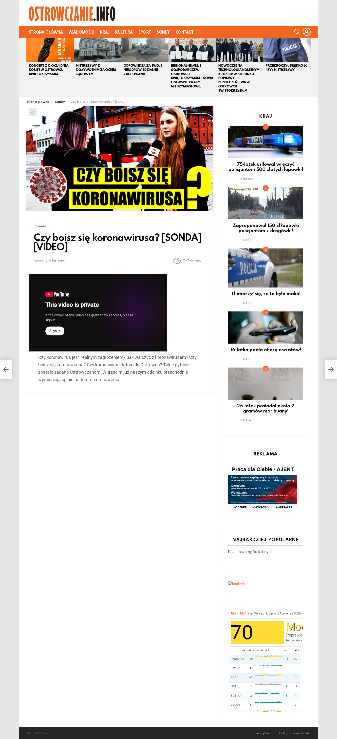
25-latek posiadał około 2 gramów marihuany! (266, 408)
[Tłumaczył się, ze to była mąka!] (265, 267)
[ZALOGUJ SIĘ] (307, 32)
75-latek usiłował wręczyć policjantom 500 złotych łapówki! (265, 166)
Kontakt (184, 32)
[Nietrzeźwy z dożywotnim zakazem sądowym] (97, 50)
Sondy (163, 32)
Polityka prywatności (295, 733)
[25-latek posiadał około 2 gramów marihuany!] (265, 384)
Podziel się (33, 112)
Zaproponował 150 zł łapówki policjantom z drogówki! (266, 227)
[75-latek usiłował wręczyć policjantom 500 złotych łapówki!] (265, 142)
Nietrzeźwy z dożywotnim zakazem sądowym (96, 69)
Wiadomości (81, 32)
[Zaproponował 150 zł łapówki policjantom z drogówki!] (265, 203)
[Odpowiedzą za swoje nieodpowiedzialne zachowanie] (144, 50)
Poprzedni (28, 67)
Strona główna (46, 32)
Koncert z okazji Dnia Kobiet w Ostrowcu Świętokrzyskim (48, 69)
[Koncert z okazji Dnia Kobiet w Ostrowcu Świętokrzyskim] (50, 50)
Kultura (124, 32)
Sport (144, 32)
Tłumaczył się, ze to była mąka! (265, 293)
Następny (308, 67)
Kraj (105, 32)
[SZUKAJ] (297, 32)
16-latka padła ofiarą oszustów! (266, 349)
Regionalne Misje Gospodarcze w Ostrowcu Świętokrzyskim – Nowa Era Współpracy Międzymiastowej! (192, 76)
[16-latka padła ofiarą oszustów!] (265, 327)
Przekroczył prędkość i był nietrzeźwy (286, 67)
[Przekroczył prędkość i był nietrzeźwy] (287, 50)
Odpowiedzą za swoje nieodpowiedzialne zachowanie (143, 69)
